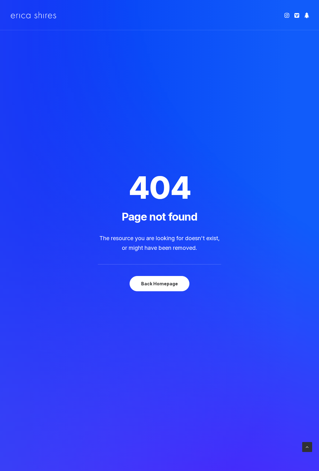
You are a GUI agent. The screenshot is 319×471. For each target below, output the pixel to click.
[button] (287, 15)
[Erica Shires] (33, 15)
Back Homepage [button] (159, 283)
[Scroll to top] (307, 447)
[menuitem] (287, 15)
